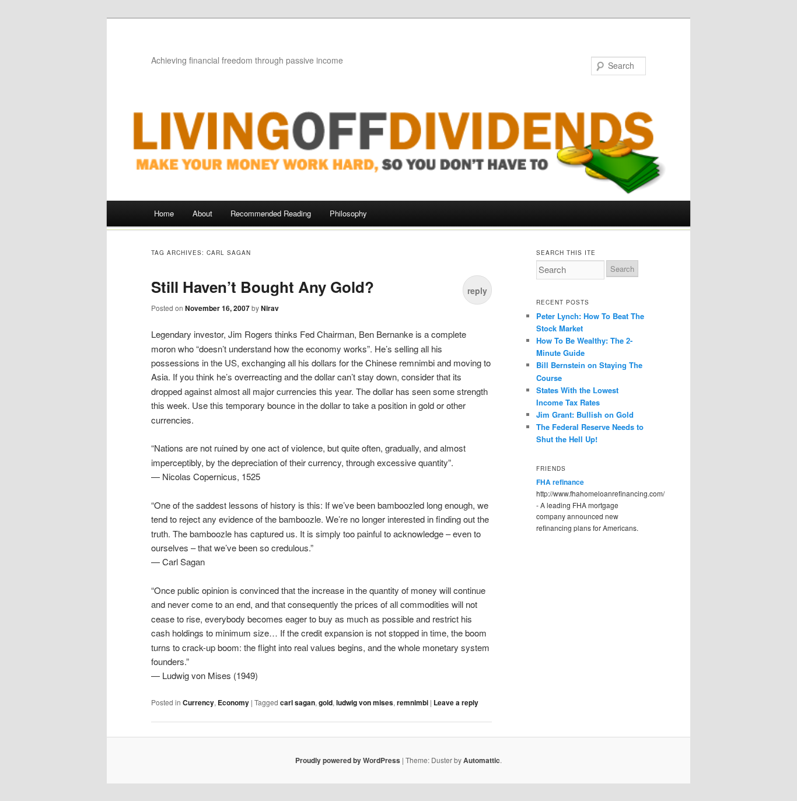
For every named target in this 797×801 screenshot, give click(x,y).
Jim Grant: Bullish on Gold (585, 414)
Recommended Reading (270, 213)
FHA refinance (560, 482)
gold (326, 702)
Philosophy (348, 213)
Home (164, 213)
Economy (233, 702)
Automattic (481, 760)
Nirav (270, 308)
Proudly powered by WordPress (347, 760)
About (202, 213)
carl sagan (297, 702)
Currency (198, 702)
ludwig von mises (364, 702)
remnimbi (412, 702)
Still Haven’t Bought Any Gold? (262, 287)
